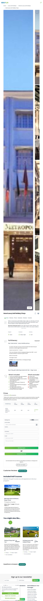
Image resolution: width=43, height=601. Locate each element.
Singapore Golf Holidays (32, 597)
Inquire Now (21, 599)
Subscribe (36, 580)
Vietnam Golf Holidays (31, 589)
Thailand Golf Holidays (31, 591)
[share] (35, 313)
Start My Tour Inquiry (21, 464)
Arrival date (7, 422)
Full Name (7, 431)
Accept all (10, 593)
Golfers (6, 426)
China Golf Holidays (31, 599)
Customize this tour (21, 454)
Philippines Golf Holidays (32, 594)
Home (4, 5)
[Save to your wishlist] (19, 486)
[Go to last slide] (5, 160)
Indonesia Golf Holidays (31, 592)
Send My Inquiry (21, 448)
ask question (22, 564)
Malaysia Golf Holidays (31, 596)
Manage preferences (10, 598)
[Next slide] (30, 160)
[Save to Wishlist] (38, 313)
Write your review (22, 470)
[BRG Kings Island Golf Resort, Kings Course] (12, 490)
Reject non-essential (10, 595)
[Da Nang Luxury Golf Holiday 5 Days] (31, 532)
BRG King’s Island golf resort (14, 325)
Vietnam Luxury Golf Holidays (24, 5)
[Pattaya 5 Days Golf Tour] (12, 532)
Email (6, 436)
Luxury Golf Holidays (12, 5)
